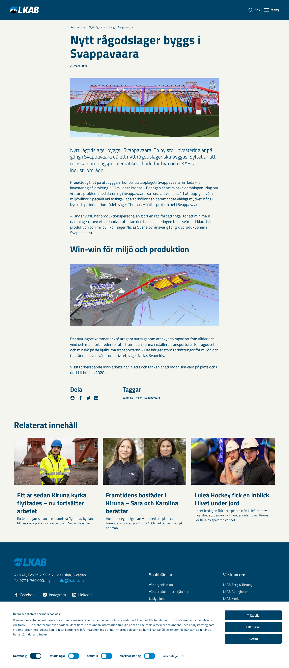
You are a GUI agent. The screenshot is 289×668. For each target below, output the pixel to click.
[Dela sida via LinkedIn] (96, 398)
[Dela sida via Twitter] (88, 398)
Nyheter (81, 27)
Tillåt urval (253, 627)
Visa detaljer (170, 656)
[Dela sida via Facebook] (80, 398)
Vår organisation (161, 585)
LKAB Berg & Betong (237, 585)
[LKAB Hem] (24, 9)
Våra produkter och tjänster (168, 592)
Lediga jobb (157, 599)
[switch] (73, 656)
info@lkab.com (71, 580)
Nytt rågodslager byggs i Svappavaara (111, 27)
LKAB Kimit (231, 599)
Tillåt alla (253, 615)
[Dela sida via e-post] (72, 398)
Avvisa (253, 638)
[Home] (71, 27)
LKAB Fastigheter (235, 592)
